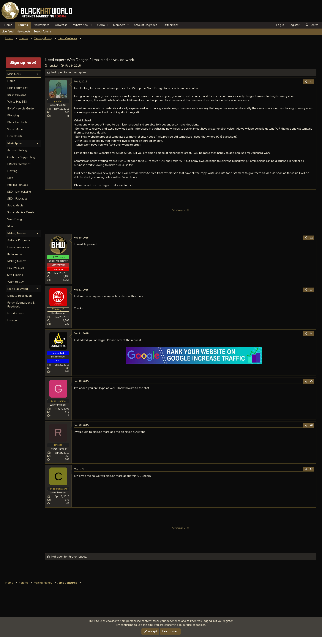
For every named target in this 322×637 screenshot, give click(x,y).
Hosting (12, 171)
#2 (311, 237)
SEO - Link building (19, 192)
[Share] (305, 81)
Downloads (14, 136)
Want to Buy (15, 282)
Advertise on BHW (180, 210)
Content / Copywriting (21, 157)
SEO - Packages (17, 198)
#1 (311, 81)
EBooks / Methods (19, 164)
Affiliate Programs (18, 240)
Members (119, 25)
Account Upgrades (145, 25)
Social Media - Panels (20, 212)
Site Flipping (15, 275)
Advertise (61, 25)
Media (101, 25)
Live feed (7, 31)
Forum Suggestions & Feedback (20, 304)
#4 (311, 333)
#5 (311, 381)
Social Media (15, 129)
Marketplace (41, 25)
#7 (311, 469)
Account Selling (17, 150)
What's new (81, 25)
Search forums (43, 31)
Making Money (16, 261)
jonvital (53, 66)
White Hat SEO (17, 101)
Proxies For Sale (17, 185)
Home (8, 25)
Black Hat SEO (16, 95)
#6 (311, 425)
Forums (23, 25)
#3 (311, 289)
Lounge (12, 320)
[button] (91, 25)
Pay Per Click (15, 268)
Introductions (15, 313)
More (10, 226)
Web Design (15, 219)
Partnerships (171, 25)
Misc (10, 178)
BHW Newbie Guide (20, 108)
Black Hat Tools (17, 122)
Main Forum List (17, 88)
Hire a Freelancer (18, 247)
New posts (24, 31)
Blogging (13, 115)
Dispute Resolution (19, 296)
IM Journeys (14, 254)
